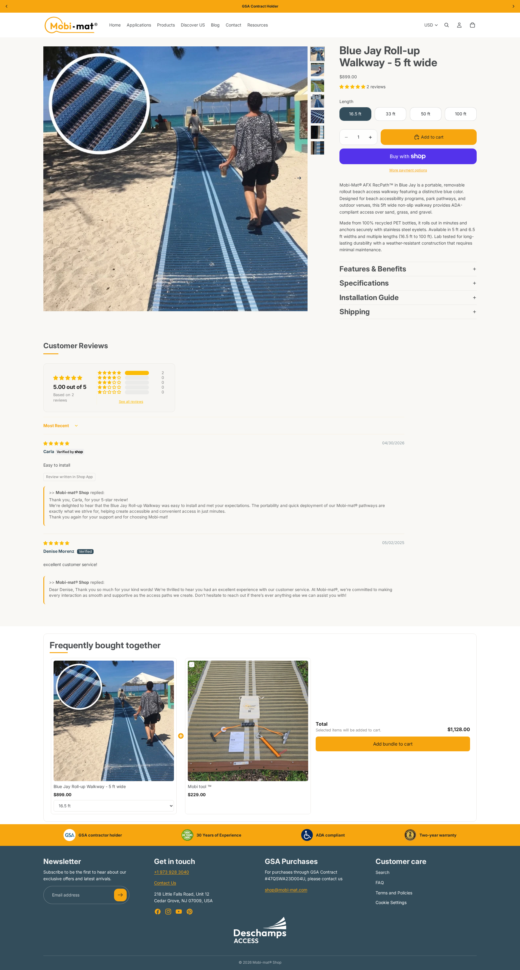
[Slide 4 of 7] (317, 101)
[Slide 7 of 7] (317, 148)
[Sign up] (120, 895)
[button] (353, 86)
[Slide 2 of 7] (317, 69)
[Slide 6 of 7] (317, 132)
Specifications (364, 283)
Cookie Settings (391, 902)
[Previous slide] (50, 179)
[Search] (446, 25)
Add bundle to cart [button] (393, 744)
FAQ (380, 882)
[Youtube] (178, 911)
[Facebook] (157, 911)
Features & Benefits (372, 268)
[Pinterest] (189, 911)
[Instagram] (168, 911)
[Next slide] (301, 179)
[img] (56, 443)
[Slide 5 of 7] (317, 116)
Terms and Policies (394, 892)
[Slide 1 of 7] (317, 54)
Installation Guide (369, 297)
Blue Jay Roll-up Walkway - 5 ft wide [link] (90, 786)
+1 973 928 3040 (171, 872)
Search (382, 872)
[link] (114, 721)
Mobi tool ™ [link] (200, 786)
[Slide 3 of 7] (317, 85)
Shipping (354, 311)
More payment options (408, 170)
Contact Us (165, 883)
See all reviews (131, 402)
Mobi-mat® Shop (266, 962)
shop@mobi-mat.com (286, 889)
